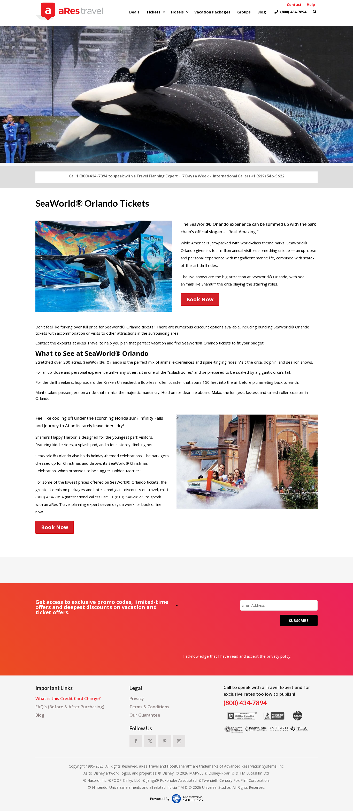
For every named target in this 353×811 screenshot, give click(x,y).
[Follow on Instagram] (179, 741)
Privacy (136, 698)
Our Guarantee (144, 715)
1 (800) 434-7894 (92, 176)
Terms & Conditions (149, 707)
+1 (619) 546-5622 (268, 176)
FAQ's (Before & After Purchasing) (69, 707)
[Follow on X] (150, 741)
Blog (39, 715)
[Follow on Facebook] (135, 741)
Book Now (199, 299)
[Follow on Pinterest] (164, 741)
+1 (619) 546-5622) (126, 496)
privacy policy (278, 656)
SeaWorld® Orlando (102, 362)
